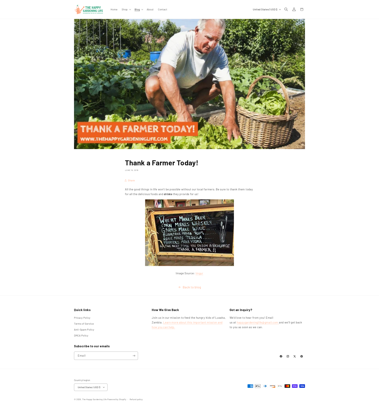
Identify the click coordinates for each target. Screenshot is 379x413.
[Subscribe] (134, 356)
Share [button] (131, 180)
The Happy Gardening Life (94, 399)
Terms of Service (84, 323)
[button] (126, 9)
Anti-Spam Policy (84, 329)
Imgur (199, 273)
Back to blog (192, 287)
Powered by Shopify (116, 399)
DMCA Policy (81, 335)
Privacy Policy (82, 317)
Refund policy (136, 399)
